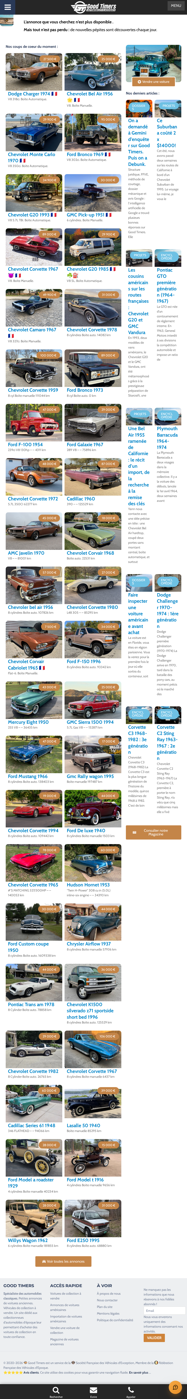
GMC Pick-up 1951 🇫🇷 (89, 215)
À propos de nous (109, 1293)
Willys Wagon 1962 (28, 1240)
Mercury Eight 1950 (28, 722)
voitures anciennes (20, 1303)
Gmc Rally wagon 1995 (90, 776)
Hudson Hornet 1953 (88, 885)
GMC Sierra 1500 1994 (90, 722)
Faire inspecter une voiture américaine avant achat (138, 613)
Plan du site (104, 1307)
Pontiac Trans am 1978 (31, 1004)
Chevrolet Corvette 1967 (92, 1071)
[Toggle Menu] (7, 7)
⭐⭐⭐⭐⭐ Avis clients (21, 1372)
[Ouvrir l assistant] (175, 1387)
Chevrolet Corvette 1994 (33, 830)
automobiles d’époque (21, 1322)
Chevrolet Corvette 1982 (33, 1071)
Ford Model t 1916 (85, 1180)
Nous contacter (107, 1300)
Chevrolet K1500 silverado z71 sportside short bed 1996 (90, 1011)
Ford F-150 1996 (84, 661)
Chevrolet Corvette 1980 (92, 607)
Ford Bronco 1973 (85, 390)
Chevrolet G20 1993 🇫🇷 (32, 215)
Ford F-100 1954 (25, 444)
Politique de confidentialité (115, 1320)
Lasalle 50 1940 (83, 1125)
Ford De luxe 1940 (86, 830)
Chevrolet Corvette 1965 (33, 885)
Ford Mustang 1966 (28, 776)
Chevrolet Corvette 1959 (33, 390)
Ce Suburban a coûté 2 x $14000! (167, 133)
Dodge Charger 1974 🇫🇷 (32, 94)
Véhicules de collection (18, 1308)
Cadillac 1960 (81, 499)
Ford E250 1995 (83, 1240)
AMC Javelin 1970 (26, 553)
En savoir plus (138, 1372)
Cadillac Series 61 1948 (31, 1125)
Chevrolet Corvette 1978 (92, 329)
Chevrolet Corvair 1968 (90, 553)
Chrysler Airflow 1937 (89, 944)
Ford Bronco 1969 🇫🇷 (89, 154)
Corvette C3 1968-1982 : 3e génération (138, 739)
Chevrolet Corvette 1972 (33, 499)
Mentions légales (108, 1313)
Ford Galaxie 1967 (85, 444)
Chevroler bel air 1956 (30, 607)
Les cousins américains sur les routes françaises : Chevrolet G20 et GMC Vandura (138, 301)
